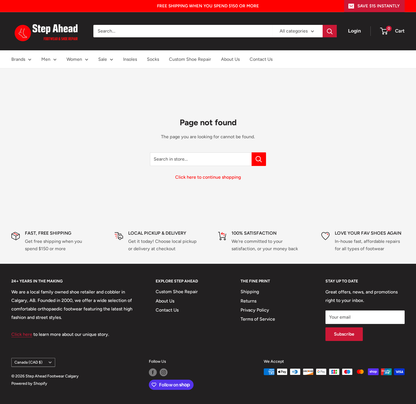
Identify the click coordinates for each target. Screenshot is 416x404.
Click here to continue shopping (208, 177)
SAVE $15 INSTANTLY (378, 5)
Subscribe (344, 334)
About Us (230, 59)
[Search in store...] (259, 159)
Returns (248, 301)
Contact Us (261, 59)
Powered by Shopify (29, 383)
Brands (18, 59)
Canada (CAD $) (28, 362)
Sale (102, 59)
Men (45, 59)
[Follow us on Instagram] (164, 372)
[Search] (330, 31)
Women (74, 59)
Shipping (250, 291)
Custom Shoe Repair (190, 59)
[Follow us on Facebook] (153, 372)
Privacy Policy (255, 310)
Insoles (130, 59)
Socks (153, 59)
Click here (21, 334)
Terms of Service (258, 319)
